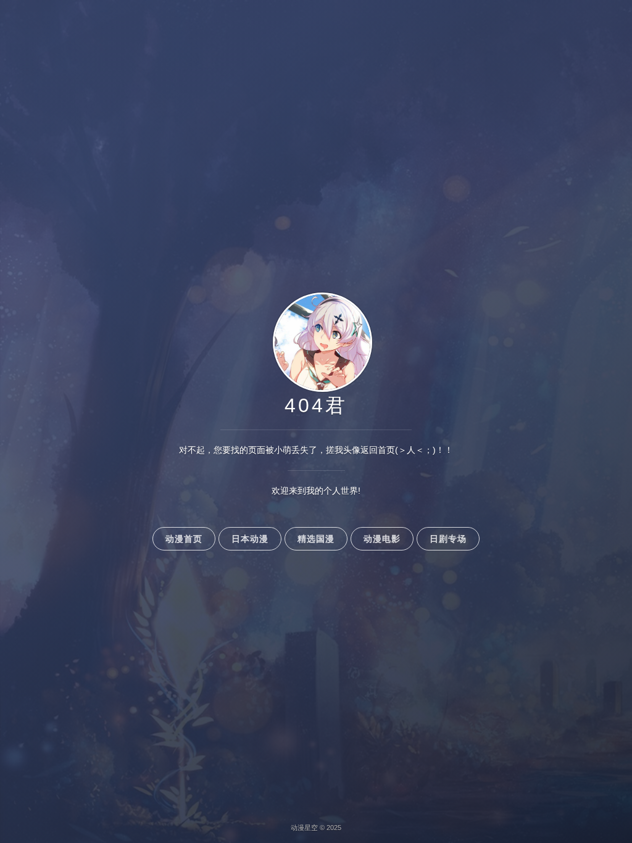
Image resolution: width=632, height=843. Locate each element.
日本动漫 (249, 539)
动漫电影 (382, 539)
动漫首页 (183, 539)
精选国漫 (316, 539)
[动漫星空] (316, 390)
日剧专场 (448, 539)
